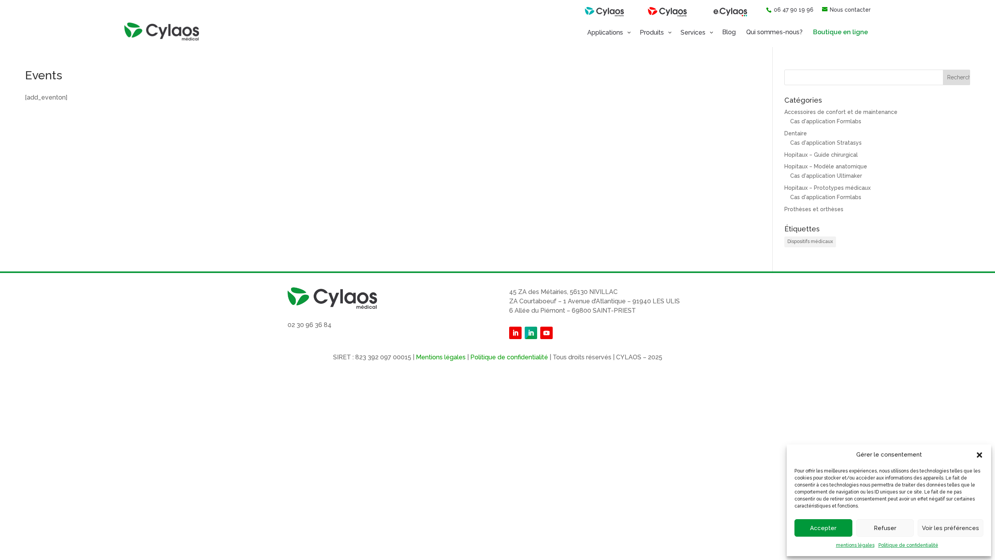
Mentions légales (441, 357)
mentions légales (855, 545)
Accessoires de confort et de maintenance (840, 112)
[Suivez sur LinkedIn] (515, 333)
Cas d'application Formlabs (825, 121)
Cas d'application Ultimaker (826, 176)
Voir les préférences (950, 528)
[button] (979, 455)
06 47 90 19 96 (793, 10)
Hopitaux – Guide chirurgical (821, 155)
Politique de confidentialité (908, 545)
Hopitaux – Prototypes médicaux (827, 188)
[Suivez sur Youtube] (546, 333)
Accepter (823, 528)
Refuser (885, 528)
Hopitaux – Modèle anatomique (825, 166)
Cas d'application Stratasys (826, 143)
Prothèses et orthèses (813, 209)
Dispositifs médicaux (810, 241)
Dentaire (795, 133)
